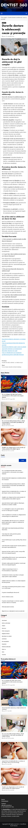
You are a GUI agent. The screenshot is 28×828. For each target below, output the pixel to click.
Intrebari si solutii (6, 636)
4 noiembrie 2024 (10, 36)
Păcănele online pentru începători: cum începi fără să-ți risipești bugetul (13, 563)
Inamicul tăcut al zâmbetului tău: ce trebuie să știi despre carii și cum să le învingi (14, 492)
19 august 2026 (12, 399)
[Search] (26, 13)
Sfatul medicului (6, 646)
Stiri (3, 652)
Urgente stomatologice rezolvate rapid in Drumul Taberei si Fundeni (13, 601)
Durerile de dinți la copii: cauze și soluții (14, 347)
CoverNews (23, 824)
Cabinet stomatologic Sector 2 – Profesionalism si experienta (10, 569)
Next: (11, 366)
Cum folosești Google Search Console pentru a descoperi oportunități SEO (14, 546)
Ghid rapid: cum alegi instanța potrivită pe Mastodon (13, 528)
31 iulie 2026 (9, 711)
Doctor (3, 799)
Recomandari (5, 641)
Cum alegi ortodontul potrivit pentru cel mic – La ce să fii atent (14, 587)
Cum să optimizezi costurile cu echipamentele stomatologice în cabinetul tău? (14, 515)
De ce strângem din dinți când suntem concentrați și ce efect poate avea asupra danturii (12, 396)
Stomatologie (4, 801)
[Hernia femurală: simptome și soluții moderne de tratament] (14, 697)
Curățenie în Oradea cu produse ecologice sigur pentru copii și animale (13, 575)
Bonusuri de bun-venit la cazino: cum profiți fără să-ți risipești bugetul (13, 552)
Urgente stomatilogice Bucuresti (10, 592)
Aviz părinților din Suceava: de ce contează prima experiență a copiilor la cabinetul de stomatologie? (13, 522)
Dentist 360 (14, 5)
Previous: (12, 361)
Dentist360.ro (6, 809)
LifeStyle (4, 638)
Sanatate (4, 644)
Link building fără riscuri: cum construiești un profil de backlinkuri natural (14, 558)
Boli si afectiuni (6, 623)
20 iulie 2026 (9, 764)
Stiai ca (4, 649)
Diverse (4, 22)
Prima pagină (4, 17)
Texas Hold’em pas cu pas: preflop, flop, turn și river (14, 540)
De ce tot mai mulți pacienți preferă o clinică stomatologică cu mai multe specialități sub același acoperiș (13, 422)
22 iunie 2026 (11, 450)
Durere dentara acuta (7, 596)
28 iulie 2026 (11, 425)
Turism (4, 654)
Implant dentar (6, 633)
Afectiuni (4, 620)
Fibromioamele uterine (8, 606)
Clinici (3, 625)
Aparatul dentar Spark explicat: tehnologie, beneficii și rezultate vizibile (13, 503)
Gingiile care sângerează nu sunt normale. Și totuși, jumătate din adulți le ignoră (13, 448)
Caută (3, 455)
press (4, 36)
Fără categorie (6, 631)
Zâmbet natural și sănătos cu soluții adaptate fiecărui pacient (13, 581)
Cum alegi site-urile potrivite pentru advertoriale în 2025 (11, 534)
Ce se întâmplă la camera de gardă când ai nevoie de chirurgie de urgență (13, 509)
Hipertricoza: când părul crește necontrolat (13, 611)
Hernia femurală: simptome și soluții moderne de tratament (14, 478)
